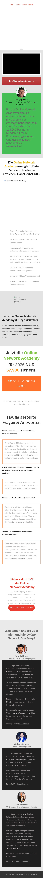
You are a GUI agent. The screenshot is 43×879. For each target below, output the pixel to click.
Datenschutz (23, 874)
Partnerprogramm (12, 874)
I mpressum (33, 874)
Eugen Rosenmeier (23, 861)
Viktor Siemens (22, 784)
